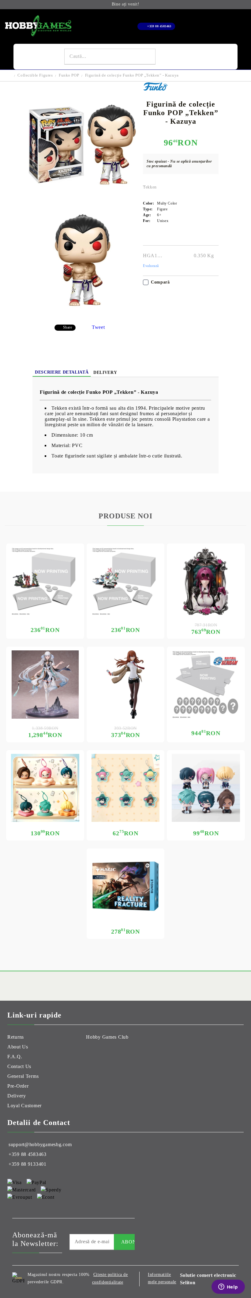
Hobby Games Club (107, 1037)
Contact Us (19, 1066)
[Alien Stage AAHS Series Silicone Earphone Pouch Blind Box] (45, 788)
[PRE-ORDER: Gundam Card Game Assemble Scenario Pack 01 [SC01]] (45, 581)
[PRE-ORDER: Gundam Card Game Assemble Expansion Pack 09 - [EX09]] (126, 581)
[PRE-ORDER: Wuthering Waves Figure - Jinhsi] (45, 684)
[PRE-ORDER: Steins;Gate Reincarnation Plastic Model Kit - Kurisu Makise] (126, 684)
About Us (17, 1046)
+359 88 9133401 (28, 1164)
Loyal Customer (24, 1105)
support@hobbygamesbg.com (40, 1144)
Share (67, 327)
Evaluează (151, 266)
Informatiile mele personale (162, 1278)
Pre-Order (17, 1086)
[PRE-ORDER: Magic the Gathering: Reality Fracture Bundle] (126, 886)
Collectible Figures (35, 75)
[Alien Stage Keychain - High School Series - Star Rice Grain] (126, 788)
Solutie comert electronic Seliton (208, 1279)
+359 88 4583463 (159, 26)
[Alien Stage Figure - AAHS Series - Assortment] (206, 788)
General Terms (23, 1076)
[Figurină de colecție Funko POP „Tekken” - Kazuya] (83, 200)
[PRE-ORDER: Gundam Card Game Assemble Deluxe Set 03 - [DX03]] (206, 684)
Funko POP (69, 75)
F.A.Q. (14, 1056)
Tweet (98, 327)
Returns (15, 1037)
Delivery (105, 372)
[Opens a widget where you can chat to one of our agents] (228, 1287)
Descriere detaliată (61, 372)
